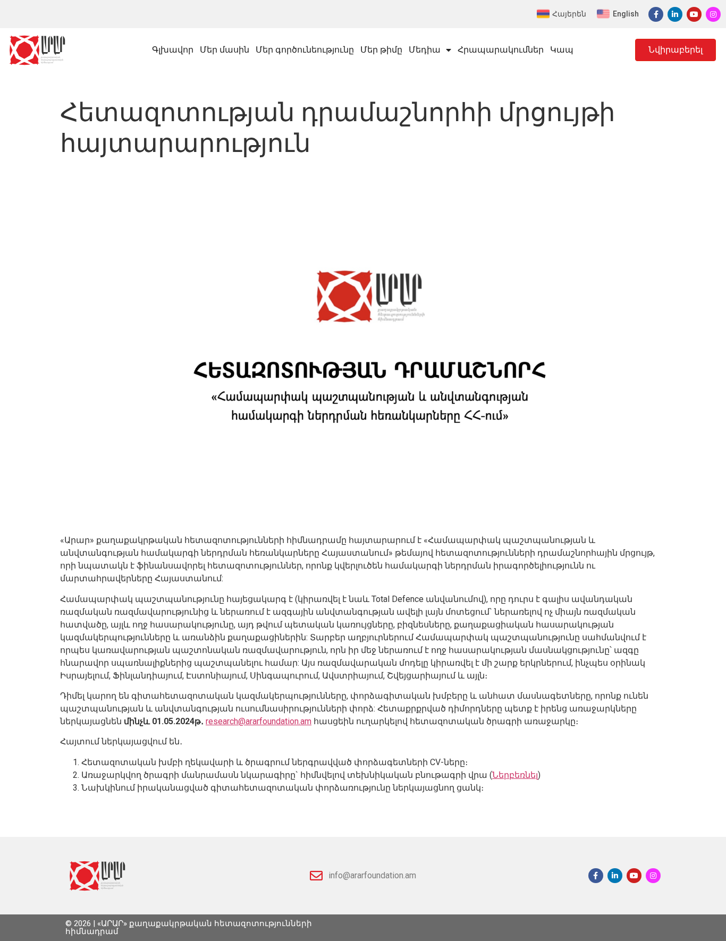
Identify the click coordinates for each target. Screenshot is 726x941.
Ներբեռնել (515, 775)
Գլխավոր (172, 50)
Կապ (561, 50)
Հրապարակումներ (501, 50)
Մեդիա (425, 50)
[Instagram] (713, 14)
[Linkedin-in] (675, 14)
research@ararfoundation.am (258, 721)
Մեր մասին (224, 50)
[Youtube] (694, 14)
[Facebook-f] (655, 14)
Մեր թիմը (381, 50)
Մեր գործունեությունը (305, 50)
